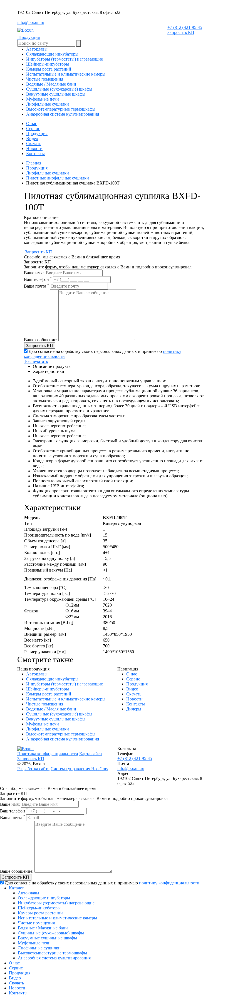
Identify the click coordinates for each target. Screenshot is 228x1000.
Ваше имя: (34, 272)
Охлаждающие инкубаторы (52, 679)
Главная (33, 163)
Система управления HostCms (79, 768)
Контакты (35, 153)
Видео (32, 138)
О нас (31, 123)
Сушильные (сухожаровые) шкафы (59, 714)
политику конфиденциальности (169, 883)
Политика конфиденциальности (47, 753)
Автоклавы (37, 674)
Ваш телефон (38, 279)
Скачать (33, 143)
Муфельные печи (42, 724)
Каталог (16, 888)
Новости (34, 148)
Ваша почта (36, 286)
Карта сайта (90, 753)
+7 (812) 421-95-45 (184, 27)
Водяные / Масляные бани (51, 709)
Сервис (33, 128)
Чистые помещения (44, 704)
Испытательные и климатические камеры (65, 699)
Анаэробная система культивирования (62, 739)
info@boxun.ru (30, 22)
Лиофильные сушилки (47, 173)
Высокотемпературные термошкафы (60, 734)
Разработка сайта (33, 768)
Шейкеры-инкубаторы (47, 689)
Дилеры (133, 709)
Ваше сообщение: (40, 339)
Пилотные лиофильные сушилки (57, 178)
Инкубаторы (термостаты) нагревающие (64, 684)
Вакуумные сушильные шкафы (55, 719)
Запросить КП (180, 32)
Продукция (37, 133)
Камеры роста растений (48, 694)
